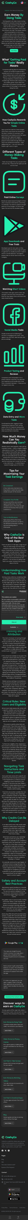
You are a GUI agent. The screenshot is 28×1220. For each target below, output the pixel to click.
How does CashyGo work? (8, 1164)
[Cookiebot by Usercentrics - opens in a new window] (19, 592)
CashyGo (7, 10)
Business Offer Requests (8, 1167)
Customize (13, 627)
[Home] (10, 1217)
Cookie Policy (22, 1207)
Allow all (14, 622)
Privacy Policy (5, 1207)
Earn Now (14, 50)
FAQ (3, 1162)
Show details (19, 617)
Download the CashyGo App (14, 997)
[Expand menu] (24, 2)
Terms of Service (13, 1207)
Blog (3, 1159)
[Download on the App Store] (14, 1199)
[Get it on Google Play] (14, 1194)
